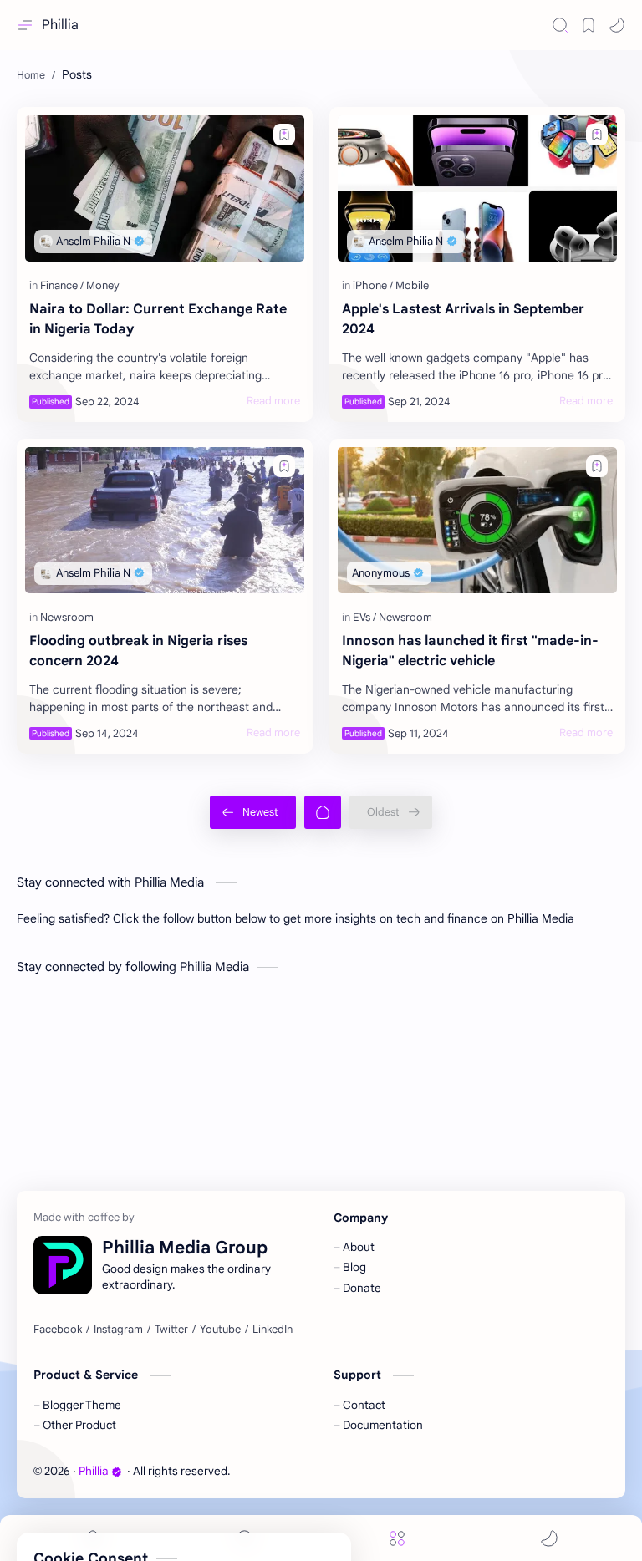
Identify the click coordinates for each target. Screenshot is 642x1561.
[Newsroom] (67, 617)
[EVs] (364, 617)
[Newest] (253, 812)
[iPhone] (373, 285)
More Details (288, 1525)
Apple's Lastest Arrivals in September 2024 (463, 319)
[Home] (322, 812)
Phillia (60, 25)
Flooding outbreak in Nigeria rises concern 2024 (138, 651)
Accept (134, 1525)
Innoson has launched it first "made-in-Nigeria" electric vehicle (470, 651)
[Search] (560, 25)
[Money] (103, 285)
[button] (616, 25)
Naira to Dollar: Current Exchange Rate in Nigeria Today (158, 319)
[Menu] (397, 1538)
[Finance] (62, 285)
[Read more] (273, 401)
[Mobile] (412, 285)
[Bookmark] (588, 25)
